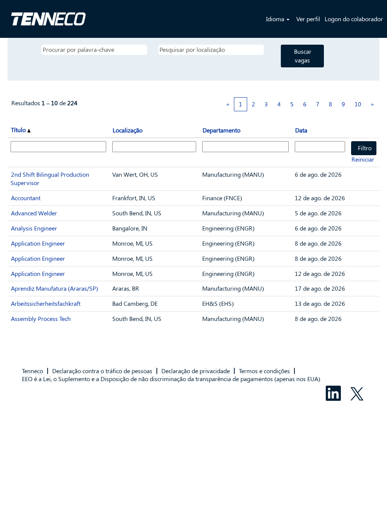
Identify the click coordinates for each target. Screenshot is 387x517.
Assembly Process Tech (41, 318)
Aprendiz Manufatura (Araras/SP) (54, 288)
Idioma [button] (276, 19)
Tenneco (32, 371)
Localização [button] (127, 130)
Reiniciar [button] (362, 159)
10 (357, 104)
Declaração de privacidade (195, 371)
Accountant (25, 198)
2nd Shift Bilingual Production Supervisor (50, 178)
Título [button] (19, 130)
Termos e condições (264, 371)
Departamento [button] (221, 130)
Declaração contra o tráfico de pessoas (102, 371)
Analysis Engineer (34, 228)
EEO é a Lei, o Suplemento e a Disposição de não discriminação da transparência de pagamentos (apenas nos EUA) (171, 379)
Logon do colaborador (354, 19)
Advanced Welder (34, 213)
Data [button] (301, 130)
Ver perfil (308, 19)
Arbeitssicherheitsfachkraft (45, 303)
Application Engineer (38, 243)
